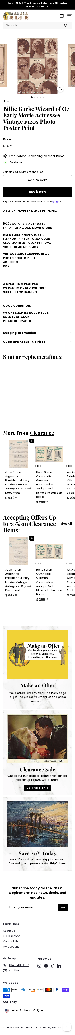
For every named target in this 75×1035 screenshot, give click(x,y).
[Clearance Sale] (37, 738)
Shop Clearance (37, 788)
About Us (9, 931)
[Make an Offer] (37, 654)
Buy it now (37, 192)
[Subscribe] (63, 907)
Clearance (42, 432)
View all (66, 523)
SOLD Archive (12, 936)
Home (7, 101)
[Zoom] (60, 88)
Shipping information (19, 333)
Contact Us (10, 941)
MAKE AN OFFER (39, 6)
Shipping (8, 172)
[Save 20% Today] (37, 824)
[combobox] (37, 25)
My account (11, 946)
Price (7, 139)
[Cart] (61, 15)
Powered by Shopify (48, 1027)
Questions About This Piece (24, 342)
